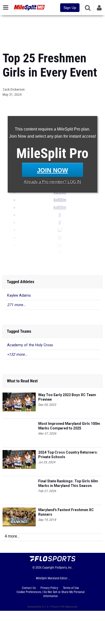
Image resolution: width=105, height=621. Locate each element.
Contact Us (29, 588)
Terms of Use (71, 588)
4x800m (59, 207)
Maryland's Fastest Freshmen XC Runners (66, 512)
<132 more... (17, 354)
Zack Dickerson (14, 89)
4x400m (59, 200)
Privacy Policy (49, 588)
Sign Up (69, 8)
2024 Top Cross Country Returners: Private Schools (68, 454)
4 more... (12, 536)
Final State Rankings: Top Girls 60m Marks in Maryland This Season (68, 483)
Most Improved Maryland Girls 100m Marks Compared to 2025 (69, 426)
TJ (59, 237)
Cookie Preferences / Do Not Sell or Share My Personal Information (51, 594)
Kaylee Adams (19, 295)
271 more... (16, 305)
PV (59, 252)
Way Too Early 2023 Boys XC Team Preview (67, 397)
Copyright (48, 567)
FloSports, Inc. (64, 567)
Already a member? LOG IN (52, 182)
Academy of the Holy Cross (30, 345)
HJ (59, 245)
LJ (60, 230)
